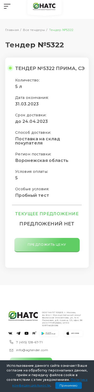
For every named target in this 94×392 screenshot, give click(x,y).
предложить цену (47, 244)
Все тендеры (34, 30)
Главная (12, 30)
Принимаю (69, 385)
